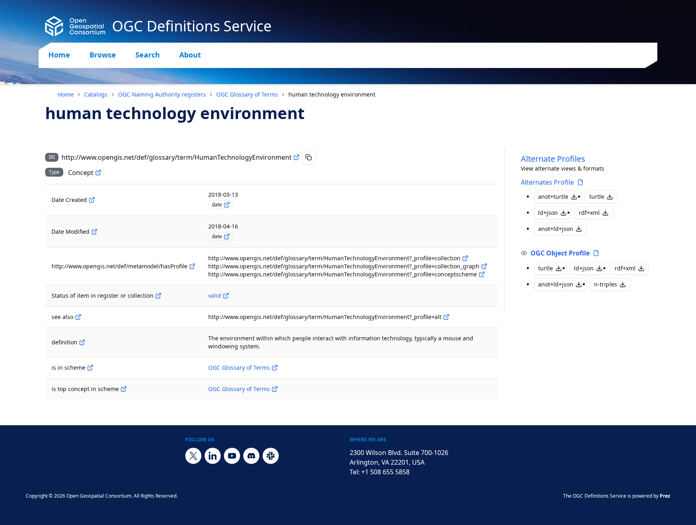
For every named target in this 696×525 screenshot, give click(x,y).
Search (147, 55)
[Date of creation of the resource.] (92, 200)
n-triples (605, 284)
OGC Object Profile (560, 253)
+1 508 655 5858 (385, 471)
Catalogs (96, 94)
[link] (331, 95)
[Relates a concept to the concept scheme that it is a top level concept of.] (123, 389)
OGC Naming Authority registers (162, 94)
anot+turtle (553, 196)
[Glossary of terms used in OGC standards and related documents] (274, 367)
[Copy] (308, 157)
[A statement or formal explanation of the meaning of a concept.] (82, 342)
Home (59, 55)
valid (214, 295)
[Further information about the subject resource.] (78, 317)
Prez (665, 495)
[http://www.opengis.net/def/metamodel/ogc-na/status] (158, 295)
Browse (102, 55)
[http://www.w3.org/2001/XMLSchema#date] (227, 205)
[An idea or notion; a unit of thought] (98, 172)
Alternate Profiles (553, 158)
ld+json (548, 212)
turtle (596, 196)
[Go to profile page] (580, 182)
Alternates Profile (547, 182)
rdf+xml (589, 212)
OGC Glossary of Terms (247, 94)
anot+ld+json (555, 229)
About (190, 55)
